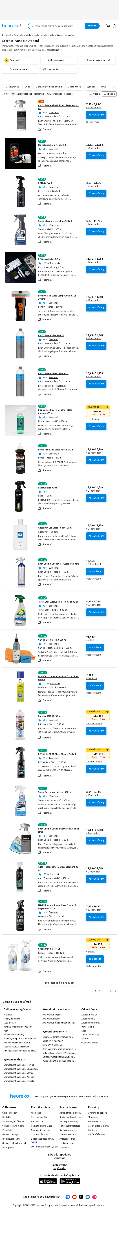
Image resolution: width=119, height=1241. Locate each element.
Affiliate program (67, 1139)
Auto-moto (18, 35)
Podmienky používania (13, 1121)
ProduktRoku (94, 1121)
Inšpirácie (92, 1130)
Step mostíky (10, 1022)
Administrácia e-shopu (70, 1113)
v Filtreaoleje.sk (93, 564)
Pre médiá (7, 1130)
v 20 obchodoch (93, 186)
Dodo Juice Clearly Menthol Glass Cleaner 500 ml (55, 411)
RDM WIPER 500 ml (47, 487)
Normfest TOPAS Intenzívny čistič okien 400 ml (58, 678)
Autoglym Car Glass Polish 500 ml (55, 527)
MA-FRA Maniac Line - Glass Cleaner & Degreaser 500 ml (57, 907)
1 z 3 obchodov (93, 419)
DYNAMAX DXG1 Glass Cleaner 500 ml (57, 754)
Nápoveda (64, 1147)
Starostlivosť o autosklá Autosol (19, 1077)
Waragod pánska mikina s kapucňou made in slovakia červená (59, 1061)
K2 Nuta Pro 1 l (45, 183)
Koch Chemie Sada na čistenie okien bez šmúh (58, 830)
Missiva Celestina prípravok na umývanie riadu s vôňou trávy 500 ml (59, 1037)
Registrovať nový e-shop (71, 1117)
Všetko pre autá (32, 35)
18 (111, 991)
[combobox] (56, 26)
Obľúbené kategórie (16, 1009)
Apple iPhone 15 (89, 1014)
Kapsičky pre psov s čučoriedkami (20, 1039)
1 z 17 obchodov (94, 723)
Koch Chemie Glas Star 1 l (51, 335)
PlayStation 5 (87, 1026)
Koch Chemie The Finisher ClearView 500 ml (58, 107)
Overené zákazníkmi (97, 1113)
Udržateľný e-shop (97, 1134)
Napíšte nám (59, 1158)
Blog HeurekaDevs (11, 1139)
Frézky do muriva (12, 1018)
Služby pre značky (68, 1130)
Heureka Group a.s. (45, 1205)
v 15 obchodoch (93, 338)
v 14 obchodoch (93, 107)
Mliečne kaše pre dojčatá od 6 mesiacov (21, 1050)
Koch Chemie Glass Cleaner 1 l (53, 373)
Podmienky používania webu (92, 1205)
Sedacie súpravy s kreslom (16, 1046)
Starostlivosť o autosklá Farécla (19, 1081)
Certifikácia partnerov (98, 1126)
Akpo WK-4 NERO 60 (52, 1045)
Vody (6, 1030)
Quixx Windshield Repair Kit (52, 145)
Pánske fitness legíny (14, 1034)
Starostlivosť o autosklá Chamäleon (21, 1069)
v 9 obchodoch (93, 871)
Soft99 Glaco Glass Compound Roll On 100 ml (57, 297)
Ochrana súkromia (39, 1134)
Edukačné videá (67, 1143)
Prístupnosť (8, 1147)
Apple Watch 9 (88, 1018)
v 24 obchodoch (93, 148)
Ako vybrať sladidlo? (52, 1018)
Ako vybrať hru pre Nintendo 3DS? (58, 1022)
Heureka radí (37, 1121)
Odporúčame (89, 1009)
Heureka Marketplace (70, 1126)
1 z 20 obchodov (94, 761)
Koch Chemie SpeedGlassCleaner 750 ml (58, 563)
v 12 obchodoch (93, 262)
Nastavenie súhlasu (40, 1130)
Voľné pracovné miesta (13, 1126)
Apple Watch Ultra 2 (90, 1022)
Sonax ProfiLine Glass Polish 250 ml (56, 449)
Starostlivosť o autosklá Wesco (18, 1073)
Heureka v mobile (39, 1117)
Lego (83, 1030)
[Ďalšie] (115, 991)
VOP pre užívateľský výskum (44, 1146)
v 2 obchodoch (93, 491)
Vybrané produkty (53, 1032)
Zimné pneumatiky (90, 1034)
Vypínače (8, 1014)
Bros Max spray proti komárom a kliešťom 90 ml (59, 1049)
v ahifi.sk (90, 640)
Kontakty (6, 1117)
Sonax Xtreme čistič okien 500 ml (55, 221)
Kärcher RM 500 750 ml (49, 716)
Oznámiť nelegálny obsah (14, 1143)
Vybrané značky (13, 1060)
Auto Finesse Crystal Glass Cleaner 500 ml (59, 877)
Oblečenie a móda (89, 1042)
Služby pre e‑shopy (69, 1121)
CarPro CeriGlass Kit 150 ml (52, 640)
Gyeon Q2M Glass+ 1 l (49, 949)
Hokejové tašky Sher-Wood (17, 1042)
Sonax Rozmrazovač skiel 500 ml (54, 792)
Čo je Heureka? (9, 1113)
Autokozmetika (47, 35)
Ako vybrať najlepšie (54, 1009)
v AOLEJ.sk (91, 678)
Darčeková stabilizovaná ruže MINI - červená (59, 1057)
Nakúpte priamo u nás (41, 1126)
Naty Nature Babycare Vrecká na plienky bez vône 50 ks (59, 1053)
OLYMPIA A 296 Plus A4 (53, 1041)
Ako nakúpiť (36, 1113)
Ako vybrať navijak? (51, 1014)
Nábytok (85, 1039)
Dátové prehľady (68, 1134)
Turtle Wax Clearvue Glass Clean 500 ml (58, 601)
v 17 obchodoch (93, 224)
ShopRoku (93, 1117)
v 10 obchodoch (93, 795)
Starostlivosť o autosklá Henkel (19, 1065)
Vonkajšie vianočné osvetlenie (18, 1026)
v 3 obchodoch (93, 833)
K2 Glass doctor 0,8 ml (49, 259)
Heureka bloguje (10, 1134)
